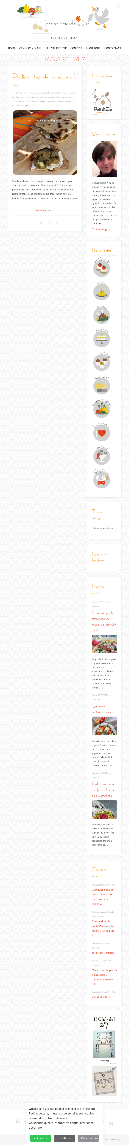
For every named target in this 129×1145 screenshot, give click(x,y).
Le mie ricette (57, 48)
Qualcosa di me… (31, 48)
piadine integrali (23, 105)
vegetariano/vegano (55, 97)
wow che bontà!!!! (101, 996)
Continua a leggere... (45, 210)
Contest (76, 48)
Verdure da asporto (70, 97)
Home (12, 48)
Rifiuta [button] (66, 1138)
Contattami (112, 48)
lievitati (63, 92)
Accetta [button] (42, 1138)
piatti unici (31, 97)
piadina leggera (51, 101)
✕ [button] (99, 1107)
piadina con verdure (38, 101)
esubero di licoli (24, 101)
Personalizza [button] (89, 1138)
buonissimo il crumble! (103, 952)
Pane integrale (21, 97)
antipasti (36, 92)
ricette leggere (41, 97)
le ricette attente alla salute (49, 92)
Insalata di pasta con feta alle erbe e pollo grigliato (103, 789)
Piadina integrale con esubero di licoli (44, 80)
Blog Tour (93, 48)
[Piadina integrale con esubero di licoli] (45, 142)
